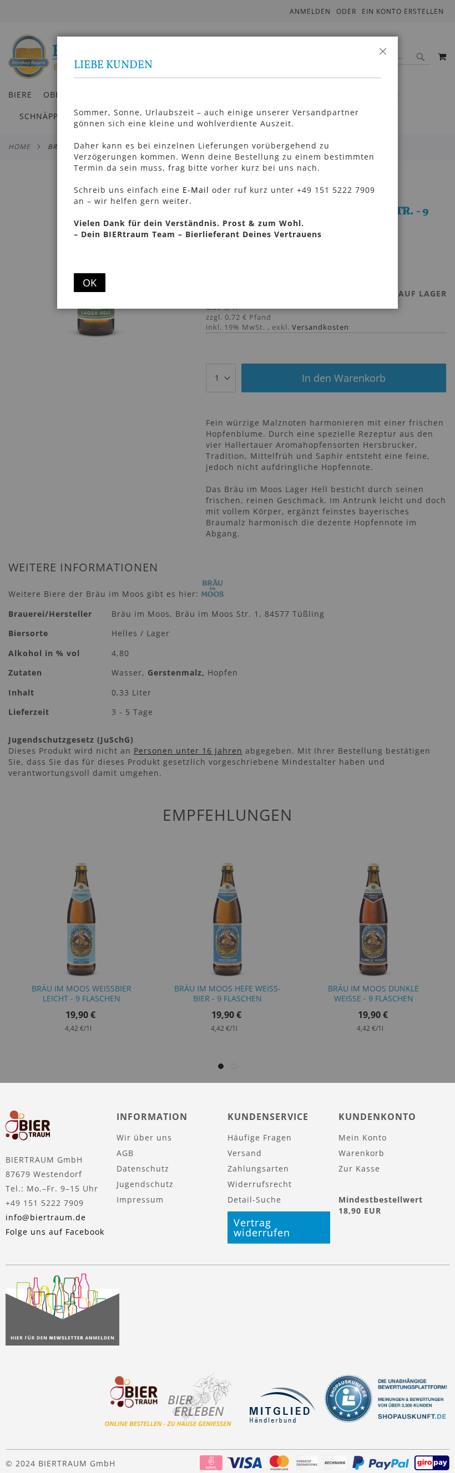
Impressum (140, 1199)
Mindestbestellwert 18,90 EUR (380, 1205)
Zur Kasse (359, 1168)
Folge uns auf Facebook (55, 1231)
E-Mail (196, 190)
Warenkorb (361, 1153)
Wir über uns (144, 1137)
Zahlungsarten (258, 1168)
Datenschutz (143, 1168)
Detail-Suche (254, 1199)
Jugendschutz (145, 1184)
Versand (245, 1153)
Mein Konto (362, 1137)
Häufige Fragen (260, 1137)
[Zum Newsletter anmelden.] (62, 1342)
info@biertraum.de (46, 1217)
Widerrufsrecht (260, 1184)
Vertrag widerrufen (262, 1227)
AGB (125, 1153)
